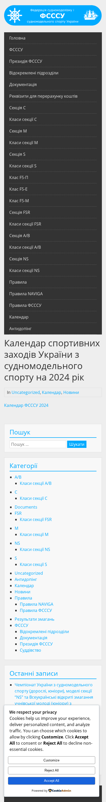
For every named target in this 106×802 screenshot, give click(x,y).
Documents (26, 507)
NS (17, 543)
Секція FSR (19, 212)
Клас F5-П (18, 177)
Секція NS (19, 259)
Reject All (52, 770)
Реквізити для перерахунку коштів (43, 96)
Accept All (51, 781)
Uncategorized (26, 392)
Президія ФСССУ (25, 61)
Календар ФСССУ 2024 (26, 405)
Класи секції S (23, 166)
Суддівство (30, 650)
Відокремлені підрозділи (33, 73)
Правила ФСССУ (25, 305)
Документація (23, 84)
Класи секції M (23, 142)
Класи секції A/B (25, 247)
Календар (19, 317)
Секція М (18, 131)
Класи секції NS (24, 270)
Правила (18, 282)
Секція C (17, 108)
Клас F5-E (18, 189)
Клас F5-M (19, 201)
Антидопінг (20, 328)
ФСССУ (16, 49)
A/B (18, 477)
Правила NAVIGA (26, 294)
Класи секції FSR (25, 224)
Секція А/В (19, 235)
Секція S (17, 154)
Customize (51, 760)
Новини (71, 392)
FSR (18, 513)
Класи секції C (23, 119)
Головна (17, 38)
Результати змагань (34, 619)
